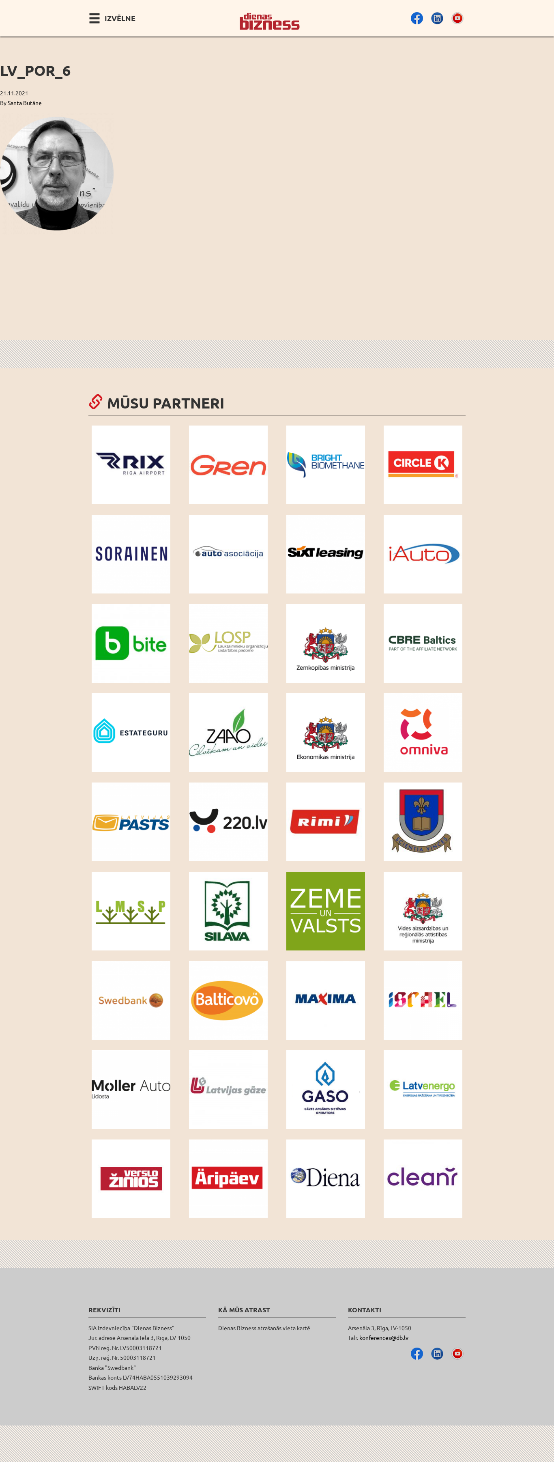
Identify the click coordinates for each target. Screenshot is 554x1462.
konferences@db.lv (383, 1337)
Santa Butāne (25, 102)
